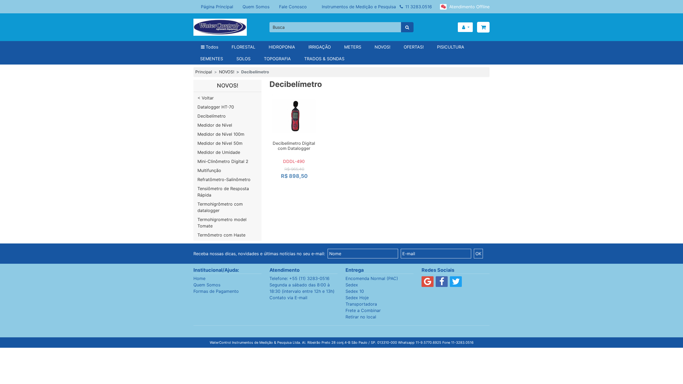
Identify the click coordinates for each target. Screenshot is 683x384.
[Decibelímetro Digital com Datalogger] (294, 116)
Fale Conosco (293, 6)
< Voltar (205, 98)
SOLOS (243, 58)
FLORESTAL (243, 47)
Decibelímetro (211, 116)
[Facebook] (442, 283)
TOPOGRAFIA (277, 58)
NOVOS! (382, 47)
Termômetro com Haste (221, 235)
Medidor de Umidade (218, 152)
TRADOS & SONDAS (324, 58)
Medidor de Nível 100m (220, 134)
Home (199, 278)
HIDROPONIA (282, 47)
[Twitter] (456, 283)
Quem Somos (256, 6)
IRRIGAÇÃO (319, 47)
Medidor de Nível (214, 125)
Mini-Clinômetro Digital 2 (222, 161)
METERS (352, 47)
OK (478, 253)
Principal (203, 71)
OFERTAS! (414, 47)
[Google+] (428, 283)
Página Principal (217, 6)
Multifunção (209, 170)
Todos (212, 47)
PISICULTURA (450, 47)
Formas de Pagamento (216, 291)
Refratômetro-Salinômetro (224, 179)
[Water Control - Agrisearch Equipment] (227, 27)
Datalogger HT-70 (215, 107)
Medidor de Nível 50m (220, 143)
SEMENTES (211, 58)
